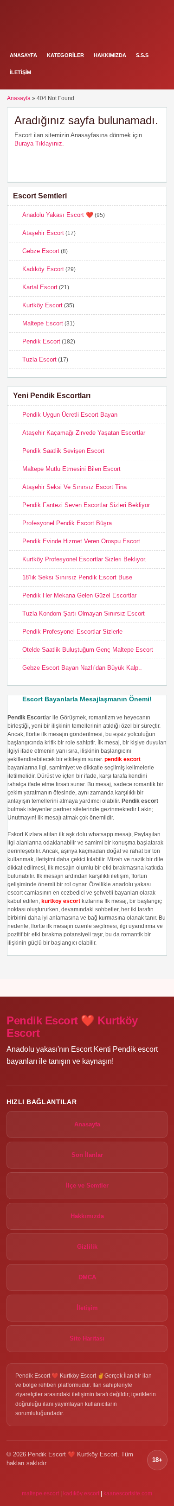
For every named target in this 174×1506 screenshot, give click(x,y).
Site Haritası (87, 1338)
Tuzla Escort (39, 359)
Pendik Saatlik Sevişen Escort (63, 450)
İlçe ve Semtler (87, 1185)
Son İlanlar (87, 1154)
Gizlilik (87, 1246)
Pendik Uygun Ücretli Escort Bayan (69, 414)
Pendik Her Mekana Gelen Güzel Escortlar (79, 595)
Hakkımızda (110, 55)
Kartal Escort (40, 287)
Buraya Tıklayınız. (39, 143)
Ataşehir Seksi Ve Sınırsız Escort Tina (74, 486)
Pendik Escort (41, 341)
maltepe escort (40, 1493)
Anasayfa (23, 55)
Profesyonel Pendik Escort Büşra (67, 523)
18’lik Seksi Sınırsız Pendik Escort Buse (77, 577)
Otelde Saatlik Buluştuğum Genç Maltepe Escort (87, 649)
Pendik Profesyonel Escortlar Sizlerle (72, 631)
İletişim (20, 72)
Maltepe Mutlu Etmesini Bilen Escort (71, 468)
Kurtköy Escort (42, 305)
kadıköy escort (81, 1493)
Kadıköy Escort (43, 269)
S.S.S (142, 55)
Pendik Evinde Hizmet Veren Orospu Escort (81, 541)
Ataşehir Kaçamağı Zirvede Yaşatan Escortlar (83, 432)
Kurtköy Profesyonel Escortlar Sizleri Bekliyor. (84, 559)
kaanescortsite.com (127, 1493)
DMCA (87, 1277)
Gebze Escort (40, 251)
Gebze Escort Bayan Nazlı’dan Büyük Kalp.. (82, 667)
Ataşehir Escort (43, 232)
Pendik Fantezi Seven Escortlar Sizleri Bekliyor (86, 505)
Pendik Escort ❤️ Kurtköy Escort (72, 1027)
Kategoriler (65, 55)
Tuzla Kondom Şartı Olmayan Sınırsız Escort (83, 613)
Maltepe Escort (42, 323)
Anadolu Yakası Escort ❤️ (57, 214)
